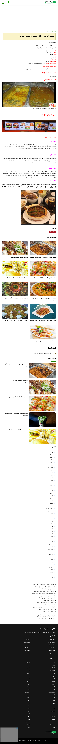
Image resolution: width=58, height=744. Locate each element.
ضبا (52, 562)
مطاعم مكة (52, 232)
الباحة (52, 460)
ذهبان (52, 552)
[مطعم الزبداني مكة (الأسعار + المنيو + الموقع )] (42, 403)
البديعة (52, 462)
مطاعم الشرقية (52, 645)
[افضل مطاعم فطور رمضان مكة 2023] (42, 387)
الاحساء (51, 457)
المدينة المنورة (50, 511)
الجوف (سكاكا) (50, 468)
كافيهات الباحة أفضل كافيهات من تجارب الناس (47, 619)
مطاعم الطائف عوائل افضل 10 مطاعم (48, 599)
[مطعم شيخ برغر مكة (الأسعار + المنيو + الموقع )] (42, 436)
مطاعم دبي (27, 645)
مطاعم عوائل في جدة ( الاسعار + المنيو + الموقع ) (46, 590)
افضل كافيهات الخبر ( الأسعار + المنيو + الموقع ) (46, 617)
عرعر (52, 564)
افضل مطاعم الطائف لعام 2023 (50, 601)
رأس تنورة (51, 554)
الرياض (51, 485)
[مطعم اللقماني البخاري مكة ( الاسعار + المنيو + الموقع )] (42, 370)
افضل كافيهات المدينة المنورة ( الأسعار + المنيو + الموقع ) (44, 608)
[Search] (8, 2)
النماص (51, 519)
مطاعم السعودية (51, 642)
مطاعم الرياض (27, 642)
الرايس (52, 483)
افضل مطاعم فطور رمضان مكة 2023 (19, 257)
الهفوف (51, 521)
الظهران (51, 493)
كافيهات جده (27, 650)
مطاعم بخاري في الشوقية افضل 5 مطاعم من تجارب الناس (44, 299)
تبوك (52, 531)
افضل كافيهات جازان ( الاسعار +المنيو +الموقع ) (46, 615)
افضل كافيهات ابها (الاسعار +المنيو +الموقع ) (47, 610)
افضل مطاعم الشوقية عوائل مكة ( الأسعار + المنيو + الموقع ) (16, 299)
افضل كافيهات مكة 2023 (51, 606)
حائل (52, 542)
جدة (52, 539)
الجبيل (52, 465)
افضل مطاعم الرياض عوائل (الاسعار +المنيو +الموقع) (45, 586)
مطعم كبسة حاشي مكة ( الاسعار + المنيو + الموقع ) (16, 321)
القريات (51, 496)
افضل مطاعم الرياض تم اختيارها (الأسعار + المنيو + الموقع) (44, 584)
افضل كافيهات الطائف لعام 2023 (49, 611)
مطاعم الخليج (52, 650)
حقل (52, 547)
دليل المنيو (28, 639)
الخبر (52, 470)
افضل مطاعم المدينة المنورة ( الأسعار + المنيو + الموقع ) (45, 592)
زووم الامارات (27, 648)
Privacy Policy (18, 741)
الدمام (52, 480)
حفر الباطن (51, 544)
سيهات (52, 559)
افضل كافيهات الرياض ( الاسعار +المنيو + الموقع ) (46, 602)
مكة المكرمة (51, 570)
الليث (52, 506)
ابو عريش (51, 455)
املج (52, 526)
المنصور (51, 513)
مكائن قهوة (51, 567)
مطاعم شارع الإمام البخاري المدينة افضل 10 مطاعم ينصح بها (44, 593)
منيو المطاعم (52, 639)
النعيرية (51, 516)
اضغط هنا (29, 63)
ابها (52, 452)
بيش (52, 529)
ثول (52, 534)
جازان (52, 536)
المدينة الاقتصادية (49, 508)
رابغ (52, 557)
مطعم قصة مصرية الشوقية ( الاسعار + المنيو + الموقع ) (43, 321)
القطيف (51, 501)
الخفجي (51, 475)
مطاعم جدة (52, 648)
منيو (52, 575)
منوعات (51, 572)
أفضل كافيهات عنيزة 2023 (51, 613)
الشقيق (52, 488)
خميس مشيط (50, 549)
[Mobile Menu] (3, 3)
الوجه (52, 524)
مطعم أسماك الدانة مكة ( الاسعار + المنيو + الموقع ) (43, 341)
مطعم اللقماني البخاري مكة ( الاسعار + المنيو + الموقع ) (43, 257)
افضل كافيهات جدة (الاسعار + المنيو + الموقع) (47, 604)
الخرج (52, 473)
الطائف (52, 490)
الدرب (52, 478)
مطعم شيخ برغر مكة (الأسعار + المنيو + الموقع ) (17, 278)
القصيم (51, 498)
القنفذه (51, 503)
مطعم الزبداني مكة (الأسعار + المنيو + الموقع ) (45, 278)
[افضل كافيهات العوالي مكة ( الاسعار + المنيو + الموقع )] (42, 419)
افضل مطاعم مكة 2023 (51, 595)
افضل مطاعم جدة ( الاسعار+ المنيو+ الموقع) (47, 588)
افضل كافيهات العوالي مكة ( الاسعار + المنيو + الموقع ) (16, 413)
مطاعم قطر (52, 653)
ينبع (52, 577)
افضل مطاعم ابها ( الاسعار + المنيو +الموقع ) (47, 597)
